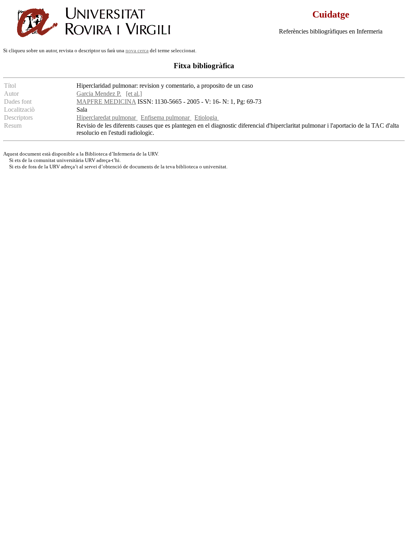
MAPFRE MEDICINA (106, 101)
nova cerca (137, 50)
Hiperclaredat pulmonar (106, 117)
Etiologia (206, 117)
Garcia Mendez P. (98, 93)
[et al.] (134, 93)
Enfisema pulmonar (166, 117)
